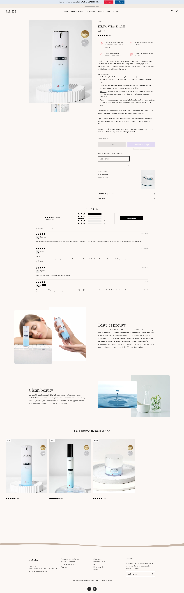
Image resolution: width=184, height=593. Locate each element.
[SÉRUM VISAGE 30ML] (55, 108)
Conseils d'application (107, 194)
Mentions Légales (106, 580)
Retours (64, 567)
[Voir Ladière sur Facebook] (89, 589)
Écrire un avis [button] (131, 218)
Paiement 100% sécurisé (70, 559)
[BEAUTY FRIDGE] (148, 179)
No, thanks (119, 2)
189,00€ (95, 501)
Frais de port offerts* (68, 564)
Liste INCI (101, 198)
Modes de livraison (68, 562)
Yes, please (108, 2)
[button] (102, 35)
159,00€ (8, 501)
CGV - (98, 580)
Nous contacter (98, 567)
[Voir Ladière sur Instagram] (95, 589)
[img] (40, 234)
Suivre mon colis (99, 562)
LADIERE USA (94, 2)
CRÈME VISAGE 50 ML (99, 496)
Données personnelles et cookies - (84, 580)
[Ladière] (11, 11)
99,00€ (51, 501)
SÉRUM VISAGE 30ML (12, 496)
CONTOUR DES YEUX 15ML (57, 496)
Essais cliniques (103, 139)
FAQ (94, 564)
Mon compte (97, 559)
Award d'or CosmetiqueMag (92, 6)
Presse (95, 569)
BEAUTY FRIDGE (103, 174)
